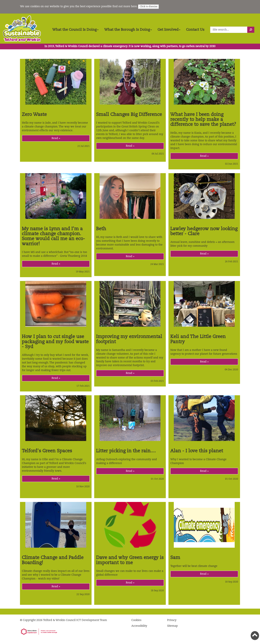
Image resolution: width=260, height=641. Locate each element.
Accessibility (139, 626)
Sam (175, 557)
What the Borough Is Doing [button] (127, 29)
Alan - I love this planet (196, 451)
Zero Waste (34, 114)
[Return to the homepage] (22, 28)
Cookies (136, 620)
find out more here (124, 6)
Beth (101, 229)
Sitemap (172, 626)
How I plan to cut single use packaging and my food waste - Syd (55, 342)
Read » (56, 138)
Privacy (171, 620)
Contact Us (195, 29)
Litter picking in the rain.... (126, 451)
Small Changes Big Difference (129, 114)
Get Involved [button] (168, 29)
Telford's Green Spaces (47, 451)
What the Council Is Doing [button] (74, 29)
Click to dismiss (148, 7)
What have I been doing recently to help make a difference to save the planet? (203, 119)
